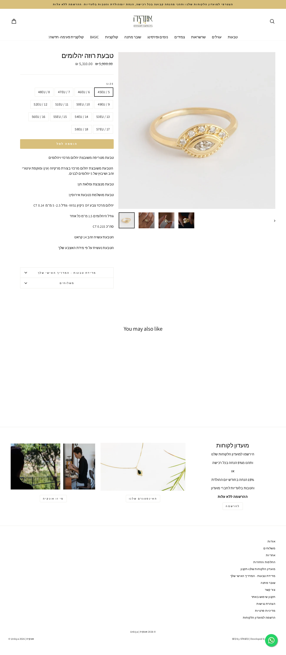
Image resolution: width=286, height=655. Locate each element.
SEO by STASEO (240, 638)
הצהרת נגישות (265, 604)
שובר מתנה (132, 37)
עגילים (217, 37)
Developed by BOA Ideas (264, 638)
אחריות (270, 555)
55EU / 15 (60, 116)
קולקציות (111, 37)
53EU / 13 (103, 116)
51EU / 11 (61, 104)
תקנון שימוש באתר (263, 597)
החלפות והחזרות (264, 562)
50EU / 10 (83, 104)
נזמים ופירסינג (157, 37)
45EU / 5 (104, 92)
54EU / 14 (81, 116)
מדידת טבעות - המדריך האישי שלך (67, 272)
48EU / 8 (44, 92)
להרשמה (233, 506)
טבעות (233, 37)
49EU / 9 (104, 104)
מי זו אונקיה (53, 498)
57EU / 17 (103, 129)
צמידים (179, 37)
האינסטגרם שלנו (143, 498)
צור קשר (270, 590)
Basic (94, 37)
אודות (271, 541)
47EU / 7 (64, 92)
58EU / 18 (81, 129)
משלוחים (67, 283)
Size (110, 83)
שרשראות (198, 37)
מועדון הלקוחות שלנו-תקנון (258, 569)
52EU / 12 (40, 104)
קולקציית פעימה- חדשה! (66, 37)
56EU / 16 (38, 116)
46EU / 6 (84, 92)
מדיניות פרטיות (265, 611)
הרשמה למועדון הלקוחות (259, 617)
